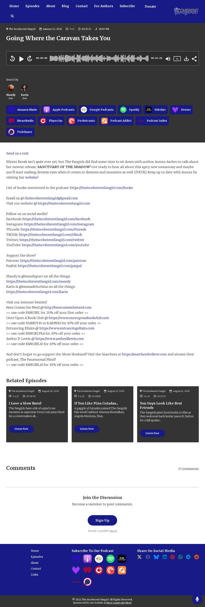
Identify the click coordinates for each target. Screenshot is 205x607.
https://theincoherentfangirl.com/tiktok (50, 235)
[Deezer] (76, 573)
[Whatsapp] (180, 558)
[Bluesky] (156, 558)
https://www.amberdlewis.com (59, 339)
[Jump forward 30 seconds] (29, 58)
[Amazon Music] (76, 562)
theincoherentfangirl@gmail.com (51, 198)
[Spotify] (110, 562)
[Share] (194, 58)
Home (14, 6)
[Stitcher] (122, 562)
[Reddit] (196, 558)
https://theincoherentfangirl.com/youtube (55, 245)
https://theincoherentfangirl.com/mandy (38, 281)
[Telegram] (188, 558)
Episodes (32, 6)
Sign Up (102, 520)
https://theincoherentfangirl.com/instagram (59, 224)
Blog (65, 6)
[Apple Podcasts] (87, 562)
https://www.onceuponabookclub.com (79, 318)
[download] (186, 59)
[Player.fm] (99, 573)
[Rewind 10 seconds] (12, 58)
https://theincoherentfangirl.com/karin (37, 292)
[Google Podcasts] (99, 562)
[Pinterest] (172, 558)
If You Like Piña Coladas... (96, 403)
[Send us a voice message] (197, 599)
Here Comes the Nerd (118, 602)
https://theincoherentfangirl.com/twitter (52, 240)
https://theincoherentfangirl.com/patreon (53, 261)
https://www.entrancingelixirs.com (66, 328)
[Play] (21, 59)
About (50, 6)
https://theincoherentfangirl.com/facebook (56, 219)
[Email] (139, 566)
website (31, 177)
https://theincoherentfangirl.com (64, 203)
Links (34, 574)
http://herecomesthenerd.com (67, 307)
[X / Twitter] (139, 558)
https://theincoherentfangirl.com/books (101, 188)
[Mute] (168, 59)
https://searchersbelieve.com (144, 354)
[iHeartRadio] (87, 573)
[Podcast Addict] (122, 573)
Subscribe (127, 6)
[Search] (12, 16)
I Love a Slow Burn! (25, 403)
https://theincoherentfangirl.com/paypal (50, 266)
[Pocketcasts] (110, 573)
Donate (150, 6)
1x (177, 59)
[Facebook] (148, 558)
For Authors (103, 6)
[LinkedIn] (165, 558)
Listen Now (21, 428)
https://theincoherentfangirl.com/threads (53, 229)
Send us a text (17, 153)
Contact (82, 6)
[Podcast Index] (76, 585)
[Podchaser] (87, 585)
